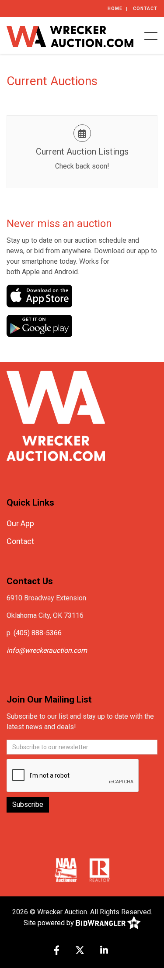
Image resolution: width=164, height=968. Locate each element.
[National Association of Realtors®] (99, 869)
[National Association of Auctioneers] (66, 869)
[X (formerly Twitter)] (79, 951)
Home (115, 8)
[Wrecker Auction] (70, 35)
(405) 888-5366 (38, 633)
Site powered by (50, 923)
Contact (145, 8)
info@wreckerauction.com (47, 650)
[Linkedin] (104, 951)
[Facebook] (56, 951)
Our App (20, 523)
